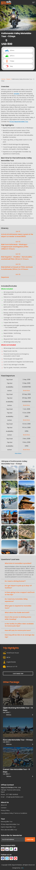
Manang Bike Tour (6, 821)
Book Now (26, 390)
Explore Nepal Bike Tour (8, 827)
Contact (3, 808)
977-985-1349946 (12, 794)
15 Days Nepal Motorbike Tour (10, 824)
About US (4, 805)
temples (16, 94)
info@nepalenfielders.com (14, 797)
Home (3, 79)
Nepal (8, 79)
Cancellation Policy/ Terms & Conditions (14, 813)
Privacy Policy (5, 810)
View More (18, 453)
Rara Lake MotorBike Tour (9, 830)
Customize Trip (18, 673)
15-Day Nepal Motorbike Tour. (19, 121)
